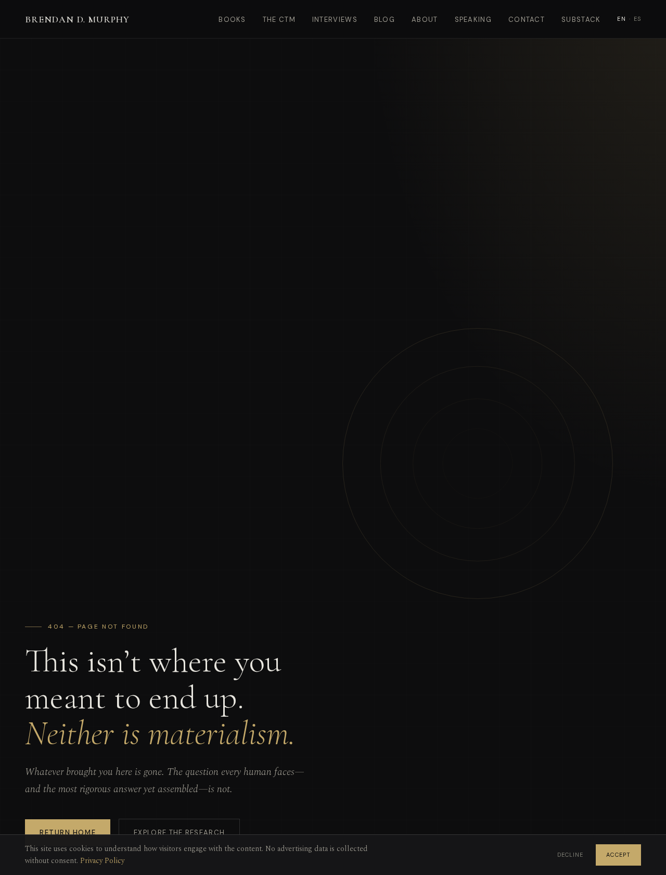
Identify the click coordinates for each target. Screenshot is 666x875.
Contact (526, 19)
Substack (580, 19)
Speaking (473, 19)
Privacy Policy (102, 860)
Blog (384, 19)
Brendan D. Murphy (77, 19)
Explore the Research (179, 832)
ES (637, 18)
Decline (570, 854)
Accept (618, 854)
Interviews (334, 19)
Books (232, 19)
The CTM (279, 19)
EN (621, 18)
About (425, 19)
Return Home (68, 832)
